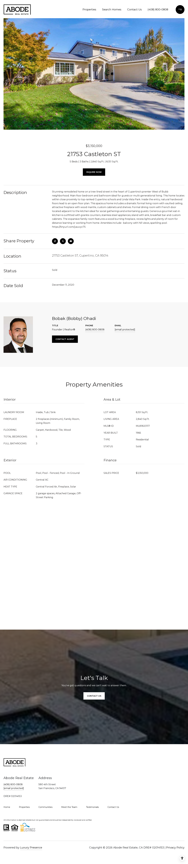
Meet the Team (69, 807)
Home (7, 807)
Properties (89, 9)
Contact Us (134, 9)
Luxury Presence (31, 847)
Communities (45, 807)
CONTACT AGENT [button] (65, 339)
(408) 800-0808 (158, 9)
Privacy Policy (175, 847)
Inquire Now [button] (94, 172)
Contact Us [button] (94, 696)
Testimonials (92, 807)
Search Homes (111, 9)
